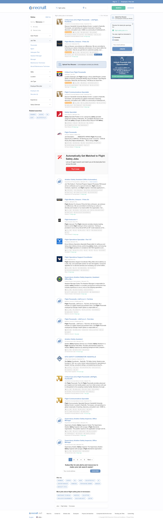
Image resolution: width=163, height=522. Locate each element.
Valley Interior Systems (70, 359)
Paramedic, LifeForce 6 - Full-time (79, 299)
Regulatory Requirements (83, 212)
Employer (35, 91)
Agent (32, 49)
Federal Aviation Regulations (94, 190)
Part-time (69, 143)
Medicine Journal (69, 301)
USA (39, 517)
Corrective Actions (81, 192)
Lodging (90, 123)
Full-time (77, 32)
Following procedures (89, 103)
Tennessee (90, 34)
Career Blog (131, 513)
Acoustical (97, 367)
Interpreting (93, 192)
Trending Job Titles (119, 513)
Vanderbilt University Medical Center (74, 24)
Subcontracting (86, 367)
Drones (91, 54)
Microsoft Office (62, 487)
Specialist (71, 112)
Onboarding (83, 268)
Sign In (115, 2)
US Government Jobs (70, 341)
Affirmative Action (72, 125)
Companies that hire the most (103, 513)
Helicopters (95, 85)
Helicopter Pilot (35, 52)
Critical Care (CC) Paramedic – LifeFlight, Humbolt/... (81, 21)
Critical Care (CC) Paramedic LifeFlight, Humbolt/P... (81, 378)
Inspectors (78, 349)
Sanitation (76, 495)
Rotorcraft (89, 289)
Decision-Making (81, 54)
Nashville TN (87, 24)
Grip (76, 369)
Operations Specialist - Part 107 (78, 239)
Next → (90, 459)
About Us (49, 513)
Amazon (67, 202)
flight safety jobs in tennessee (64, 15)
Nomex (68, 332)
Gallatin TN (87, 381)
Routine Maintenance (72, 85)
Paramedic (34, 45)
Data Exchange (79, 289)
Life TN (73, 74)
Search (118, 8)
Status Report (84, 292)
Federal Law (70, 54)
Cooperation (84, 85)
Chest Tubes (87, 389)
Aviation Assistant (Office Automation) (81, 179)
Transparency (84, 125)
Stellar (98, 34)
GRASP (77, 367)
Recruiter (34, 94)
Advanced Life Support (94, 143)
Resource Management (73, 270)
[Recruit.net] (38, 8)
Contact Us (57, 513)
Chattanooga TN (79, 301)
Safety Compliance (72, 292)
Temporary (70, 190)
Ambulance (85, 32)
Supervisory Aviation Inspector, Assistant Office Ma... (82, 278)
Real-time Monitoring (97, 210)
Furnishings (79, 190)
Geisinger (67, 74)
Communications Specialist (77, 92)
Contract (69, 123)
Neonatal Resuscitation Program (76, 391)
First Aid (82, 123)
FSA (68, 232)
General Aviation (90, 433)
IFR (89, 230)
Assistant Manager (36, 56)
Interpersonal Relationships (75, 145)
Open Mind (87, 105)
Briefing (77, 143)
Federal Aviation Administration (73, 281)
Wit (86, 250)
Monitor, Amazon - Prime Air (77, 41)
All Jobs (35, 27)
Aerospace (95, 52)
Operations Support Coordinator (78, 257)
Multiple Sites (78, 250)
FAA (47, 114)
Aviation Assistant (74, 339)
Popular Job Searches (87, 513)
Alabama (94, 32)
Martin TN (77, 134)
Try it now (75, 169)
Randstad (67, 242)
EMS (84, 143)
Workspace (85, 270)
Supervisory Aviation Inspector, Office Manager (81, 419)
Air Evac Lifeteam (69, 134)
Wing (66, 259)
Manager (33, 59)
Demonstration (97, 230)
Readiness (92, 268)
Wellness (82, 230)
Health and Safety (80, 498)
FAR (92, 250)
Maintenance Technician (38, 63)
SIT (98, 480)
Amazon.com (68, 44)
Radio (89, 409)
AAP (76, 123)
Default (85, 83)
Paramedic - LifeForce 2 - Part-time (79, 319)
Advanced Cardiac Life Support (75, 34)
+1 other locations (92, 182)
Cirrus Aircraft (68, 222)
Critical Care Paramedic (75, 72)
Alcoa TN (75, 222)
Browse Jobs (66, 513)
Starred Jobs (37, 30)
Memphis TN (75, 44)
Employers (76, 513)
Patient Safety (94, 83)
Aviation (41, 114)
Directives (85, 52)
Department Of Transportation (72, 182)
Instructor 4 (71, 219)
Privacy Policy (130, 517)
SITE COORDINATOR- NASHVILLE (80, 357)
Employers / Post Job (127, 2)
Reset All (48, 17)
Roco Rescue (68, 114)
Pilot (87, 145)
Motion (86, 329)
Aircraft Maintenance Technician (40, 66)
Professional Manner (86, 483)
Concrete (69, 369)
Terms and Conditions (119, 517)
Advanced (130, 8)
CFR (76, 268)
